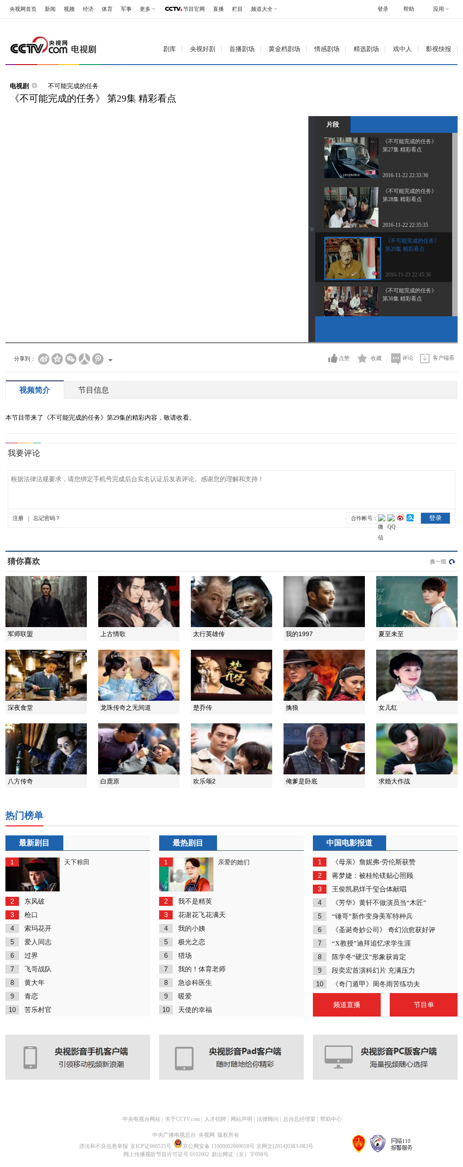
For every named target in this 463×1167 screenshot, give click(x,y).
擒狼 (292, 707)
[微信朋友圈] (70, 359)
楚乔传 (202, 707)
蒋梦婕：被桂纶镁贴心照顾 (372, 875)
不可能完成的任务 (73, 85)
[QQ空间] (57, 359)
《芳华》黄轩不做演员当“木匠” (379, 902)
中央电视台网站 (142, 1119)
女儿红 (387, 707)
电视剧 (19, 85)
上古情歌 (113, 633)
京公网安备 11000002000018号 (219, 1146)
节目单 (424, 1004)
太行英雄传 (209, 633)
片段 (332, 124)
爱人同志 (38, 942)
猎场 (185, 955)
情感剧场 (327, 49)
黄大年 (34, 982)
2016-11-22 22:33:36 (405, 175)
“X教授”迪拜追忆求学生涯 (371, 943)
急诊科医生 (195, 982)
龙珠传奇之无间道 (125, 707)
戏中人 (402, 49)
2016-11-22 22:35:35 (405, 225)
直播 (218, 9)
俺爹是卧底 (301, 781)
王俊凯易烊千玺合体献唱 (369, 889)
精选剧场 (366, 49)
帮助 (408, 9)
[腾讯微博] (98, 359)
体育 (107, 9)
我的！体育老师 (202, 969)
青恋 (31, 996)
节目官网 (194, 9)
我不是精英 (195, 901)
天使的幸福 (195, 1009)
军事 (126, 9)
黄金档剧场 (284, 49)
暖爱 (185, 996)
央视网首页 (23, 9)
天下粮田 (77, 862)
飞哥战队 (38, 969)
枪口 (31, 915)
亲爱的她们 (234, 862)
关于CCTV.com (182, 1119)
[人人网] (84, 359)
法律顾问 (268, 1119)
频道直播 (346, 1004)
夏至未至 (391, 633)
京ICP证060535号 (150, 1146)
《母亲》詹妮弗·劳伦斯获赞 (374, 862)
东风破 (34, 901)
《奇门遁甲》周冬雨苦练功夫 (376, 984)
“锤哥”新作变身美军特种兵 (372, 916)
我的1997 (299, 633)
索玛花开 (38, 928)
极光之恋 (191, 942)
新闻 (50, 9)
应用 (438, 9)
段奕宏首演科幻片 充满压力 (373, 970)
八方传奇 (20, 781)
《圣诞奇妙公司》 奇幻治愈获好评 (383, 929)
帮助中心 (331, 1119)
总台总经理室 (299, 1119)
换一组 (438, 561)
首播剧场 (242, 49)
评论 (407, 358)
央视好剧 (202, 49)
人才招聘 (215, 1119)
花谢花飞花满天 (202, 915)
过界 (31, 955)
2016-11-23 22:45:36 (408, 275)
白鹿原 (109, 781)
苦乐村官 (38, 1009)
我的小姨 (191, 928)
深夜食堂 (20, 707)
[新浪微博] (43, 359)
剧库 (169, 49)
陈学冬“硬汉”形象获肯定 (369, 957)
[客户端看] (425, 358)
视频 (69, 9)
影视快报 (438, 49)
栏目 (237, 9)
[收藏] (362, 358)
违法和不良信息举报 (103, 1146)
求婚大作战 (394, 781)
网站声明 (241, 1119)
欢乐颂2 (204, 781)
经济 (88, 9)
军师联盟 (20, 633)
